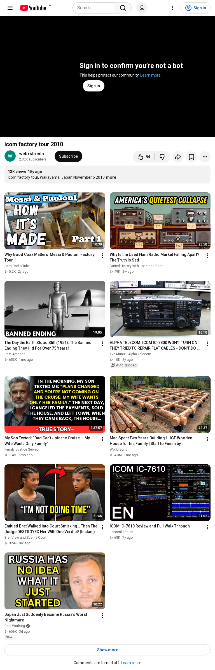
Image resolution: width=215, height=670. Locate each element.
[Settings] (172, 7)
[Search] (123, 7)
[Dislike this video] (162, 156)
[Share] (178, 156)
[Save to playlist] (191, 156)
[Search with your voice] (142, 7)
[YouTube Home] (33, 8)
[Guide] (10, 7)
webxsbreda (31, 153)
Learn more (150, 75)
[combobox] (95, 7)
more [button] (111, 177)
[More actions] (205, 156)
